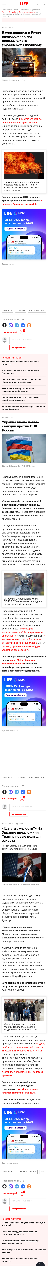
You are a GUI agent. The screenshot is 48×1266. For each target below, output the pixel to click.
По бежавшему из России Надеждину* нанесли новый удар (20, 1242)
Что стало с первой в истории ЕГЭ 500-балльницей (20, 372)
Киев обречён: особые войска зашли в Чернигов (20, 363)
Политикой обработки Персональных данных (18, 12)
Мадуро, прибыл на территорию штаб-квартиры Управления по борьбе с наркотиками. (23, 1047)
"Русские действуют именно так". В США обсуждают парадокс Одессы (21, 380)
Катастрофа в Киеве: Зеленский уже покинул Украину (24, 1251)
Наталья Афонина (11, 731)
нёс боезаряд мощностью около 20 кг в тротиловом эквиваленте (22, 632)
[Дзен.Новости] (4, 325)
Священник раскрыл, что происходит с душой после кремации (21, 398)
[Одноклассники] (29, 325)
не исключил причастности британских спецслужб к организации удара (24, 639)
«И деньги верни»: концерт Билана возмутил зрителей (23, 1224)
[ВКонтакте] (22, 325)
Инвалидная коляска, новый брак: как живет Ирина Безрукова (24, 407)
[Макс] (10, 325)
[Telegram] (16, 325)
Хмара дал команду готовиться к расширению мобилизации (18, 389)
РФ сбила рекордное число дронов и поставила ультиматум (19, 1233)
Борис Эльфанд (10, 264)
